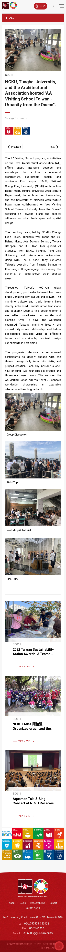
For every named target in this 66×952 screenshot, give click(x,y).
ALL (11, 17)
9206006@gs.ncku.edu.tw (38, 933)
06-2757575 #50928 (36, 923)
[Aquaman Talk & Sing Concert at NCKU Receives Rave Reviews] (33, 786)
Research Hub (37, 903)
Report (53, 903)
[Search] (53, 6)
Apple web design (51, 944)
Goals (23, 903)
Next (54, 146)
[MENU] (61, 6)
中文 (42, 6)
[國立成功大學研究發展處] (9, 6)
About (12, 903)
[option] (33, 50)
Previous (14, 146)
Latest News (33, 908)
